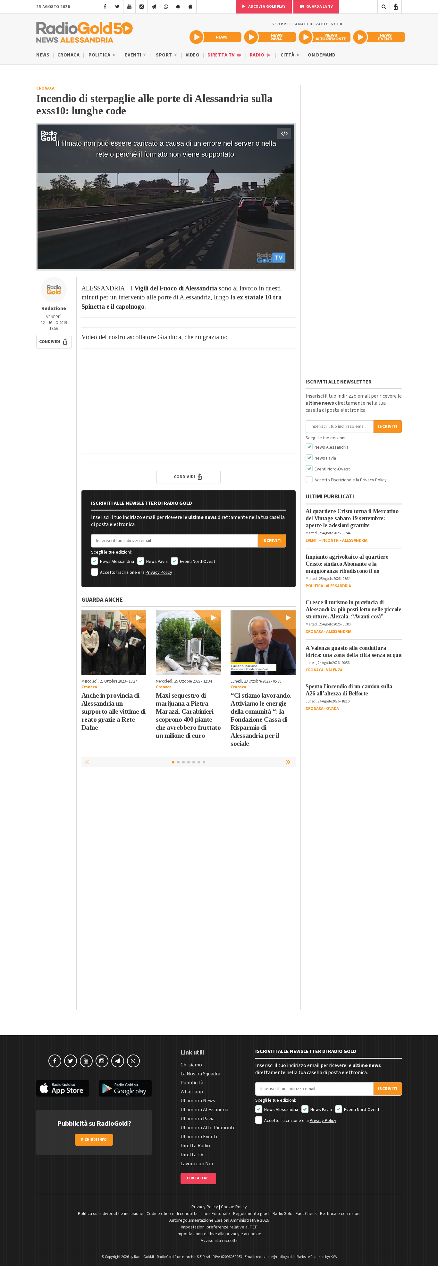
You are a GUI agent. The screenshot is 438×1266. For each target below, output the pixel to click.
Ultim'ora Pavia (198, 1118)
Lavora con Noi (197, 1163)
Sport (164, 55)
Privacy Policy (159, 572)
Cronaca (68, 55)
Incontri (330, 540)
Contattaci (198, 1178)
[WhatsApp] (166, 6)
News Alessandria (116, 561)
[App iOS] (190, 6)
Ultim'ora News (198, 1100)
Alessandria (354, 540)
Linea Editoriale (215, 1213)
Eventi (134, 55)
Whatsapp (192, 1091)
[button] (54, 342)
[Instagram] (141, 6)
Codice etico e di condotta (172, 1213)
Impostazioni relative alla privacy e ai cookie (219, 1234)
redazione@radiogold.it (275, 1257)
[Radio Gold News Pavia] (270, 37)
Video (193, 55)
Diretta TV (221, 55)
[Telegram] (154, 6)
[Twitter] (117, 6)
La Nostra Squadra (200, 1073)
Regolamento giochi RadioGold (262, 1213)
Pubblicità (192, 1082)
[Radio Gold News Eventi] (379, 37)
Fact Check (306, 1213)
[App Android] (178, 6)
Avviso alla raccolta (219, 1240)
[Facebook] (105, 6)
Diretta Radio (195, 1145)
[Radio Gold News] (215, 37)
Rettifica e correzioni (340, 1213)
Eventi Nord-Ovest (197, 561)
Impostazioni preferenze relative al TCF (219, 1227)
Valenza (334, 670)
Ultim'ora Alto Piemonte (208, 1127)
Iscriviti (272, 541)
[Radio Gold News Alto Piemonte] (324, 37)
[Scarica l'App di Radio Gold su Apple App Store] (62, 1088)
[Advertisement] (188, 398)
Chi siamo (191, 1064)
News (42, 55)
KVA (334, 1257)
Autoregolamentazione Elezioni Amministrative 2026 (219, 1220)
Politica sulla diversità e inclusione (110, 1213)
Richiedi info (94, 1139)
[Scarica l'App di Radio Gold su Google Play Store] (125, 1088)
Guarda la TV (319, 6)
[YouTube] (129, 6)
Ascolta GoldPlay (266, 6)
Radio (257, 55)
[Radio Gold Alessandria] (84, 30)
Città (288, 55)
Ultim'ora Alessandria (204, 1109)
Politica (100, 55)
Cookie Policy (234, 1207)
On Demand (322, 55)
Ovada (332, 708)
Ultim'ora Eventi (199, 1136)
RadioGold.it (144, 1257)
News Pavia (156, 561)
